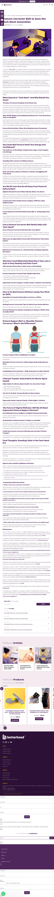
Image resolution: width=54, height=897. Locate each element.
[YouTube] (11, 742)
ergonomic (6, 82)
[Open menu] (2, 5)
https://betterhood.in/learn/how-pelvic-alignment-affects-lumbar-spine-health (24, 472)
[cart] (52, 5)
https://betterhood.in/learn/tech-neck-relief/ (15, 474)
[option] (27, 881)
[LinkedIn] (8, 742)
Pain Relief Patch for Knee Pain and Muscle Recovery (18, 624)
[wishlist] (49, 5)
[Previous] (1, 1)
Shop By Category (7, 753)
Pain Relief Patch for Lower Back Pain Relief (16, 613)
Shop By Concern (7, 749)
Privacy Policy (6, 777)
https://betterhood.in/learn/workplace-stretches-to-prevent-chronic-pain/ (23, 479)
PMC (44, 535)
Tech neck (12, 69)
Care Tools (4, 849)
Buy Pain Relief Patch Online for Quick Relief (16, 618)
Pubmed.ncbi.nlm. (43, 540)
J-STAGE (37, 564)
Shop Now (32, 1)
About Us (3, 852)
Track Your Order (6, 764)
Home (4, 15)
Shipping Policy (6, 773)
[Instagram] (3, 742)
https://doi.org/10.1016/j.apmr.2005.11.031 (13, 559)
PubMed (48, 570)
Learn (8, 15)
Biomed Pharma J (32, 577)
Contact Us (5, 766)
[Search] (44, 5)
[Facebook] (6, 742)
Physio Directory (6, 762)
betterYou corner (5, 861)
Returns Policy (6, 775)
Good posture (25, 140)
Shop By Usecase (7, 751)
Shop (2, 855)
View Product (15, 720)
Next (4, 725)
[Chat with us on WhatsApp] (3, 894)
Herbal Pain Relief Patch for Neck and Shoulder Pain (18, 629)
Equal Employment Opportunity (10, 779)
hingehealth (6, 588)
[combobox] (27, 880)
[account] (47, 5)
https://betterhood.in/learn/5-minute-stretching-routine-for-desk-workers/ (23, 470)
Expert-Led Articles (7, 759)
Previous (5, 685)
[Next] (53, 1)
